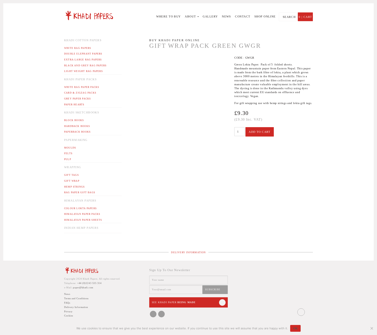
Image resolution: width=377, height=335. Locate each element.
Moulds (70, 147)
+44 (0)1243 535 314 (89, 283)
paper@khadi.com (83, 287)
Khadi (81, 271)
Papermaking (75, 140)
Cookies (68, 315)
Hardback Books (77, 126)
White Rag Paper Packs (81, 87)
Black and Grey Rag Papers (85, 65)
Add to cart (260, 131)
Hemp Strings (74, 186)
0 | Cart (305, 17)
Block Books (74, 120)
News (226, 16)
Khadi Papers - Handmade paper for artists (93, 15)
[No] (371, 328)
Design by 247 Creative (309, 312)
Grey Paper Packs (77, 98)
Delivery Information (188, 252)
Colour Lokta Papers (80, 208)
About (191, 16)
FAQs (67, 302)
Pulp (67, 159)
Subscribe (212, 289)
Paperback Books (77, 131)
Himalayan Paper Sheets (83, 220)
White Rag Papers (77, 48)
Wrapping (72, 167)
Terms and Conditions (76, 298)
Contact (242, 16)
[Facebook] (153, 314)
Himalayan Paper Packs (82, 214)
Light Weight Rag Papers (83, 71)
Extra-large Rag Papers (83, 59)
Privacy (68, 311)
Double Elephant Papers (83, 53)
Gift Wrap (71, 180)
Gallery (210, 16)
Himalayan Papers (80, 200)
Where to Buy (168, 16)
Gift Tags (71, 175)
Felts (68, 153)
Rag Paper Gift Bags (79, 192)
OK (295, 328)
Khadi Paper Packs (80, 79)
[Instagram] (161, 314)
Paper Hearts (74, 104)
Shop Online (265, 16)
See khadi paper (173, 302)
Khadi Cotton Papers (82, 40)
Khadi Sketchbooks (81, 112)
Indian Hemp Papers (81, 227)
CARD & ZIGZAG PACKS (80, 92)
